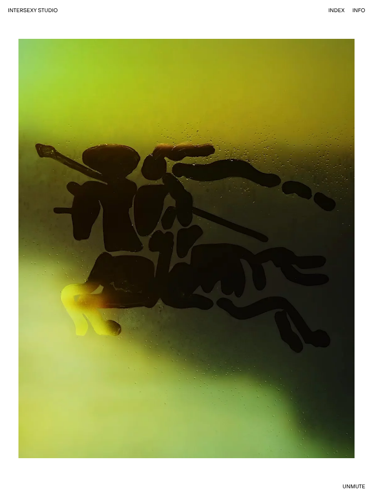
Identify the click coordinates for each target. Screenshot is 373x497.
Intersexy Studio (33, 10)
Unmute (353, 486)
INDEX (336, 10)
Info (358, 10)
